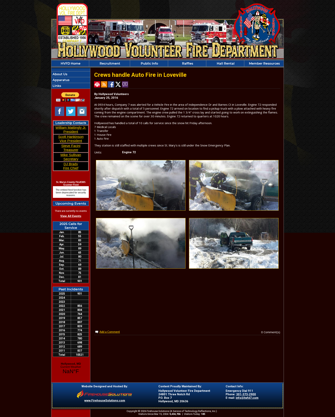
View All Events (70, 216)
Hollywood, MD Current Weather (70, 368)
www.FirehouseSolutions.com (104, 400)
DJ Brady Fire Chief (70, 166)
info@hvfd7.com (247, 398)
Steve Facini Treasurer (70, 148)
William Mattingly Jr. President (70, 130)
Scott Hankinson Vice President (71, 139)
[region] (167, 63)
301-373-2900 (246, 394)
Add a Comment (109, 332)
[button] (149, 63)
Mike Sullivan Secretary (70, 157)
